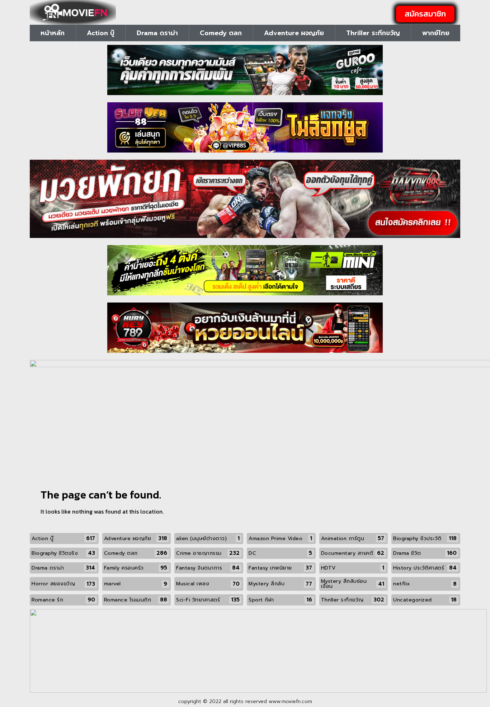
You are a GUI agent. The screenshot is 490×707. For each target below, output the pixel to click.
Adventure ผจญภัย (294, 33)
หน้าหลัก (53, 33)
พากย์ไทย (435, 33)
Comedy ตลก (221, 33)
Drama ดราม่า (157, 33)
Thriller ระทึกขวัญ (373, 33)
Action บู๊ (100, 33)
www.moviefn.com (290, 701)
